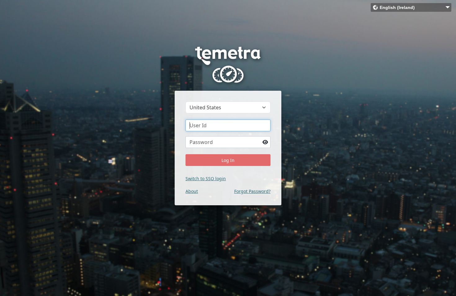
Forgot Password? (252, 191)
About (192, 191)
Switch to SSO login (206, 178)
